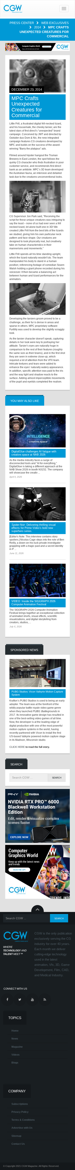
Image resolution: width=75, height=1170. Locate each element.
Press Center (22, 23)
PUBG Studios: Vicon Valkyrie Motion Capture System (37, 693)
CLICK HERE (17, 747)
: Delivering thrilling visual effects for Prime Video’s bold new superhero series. (33, 528)
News (14, 1038)
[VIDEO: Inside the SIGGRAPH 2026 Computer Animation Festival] (37, 580)
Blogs (14, 1062)
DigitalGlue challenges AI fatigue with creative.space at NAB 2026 (33, 453)
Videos (15, 1054)
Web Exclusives (55, 23)
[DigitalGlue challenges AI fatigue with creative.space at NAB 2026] (37, 430)
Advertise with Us (21, 1127)
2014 (38, 27)
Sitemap (16, 1136)
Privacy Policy (20, 1111)
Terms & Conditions (23, 1119)
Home (15, 1030)
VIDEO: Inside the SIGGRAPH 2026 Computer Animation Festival (33, 603)
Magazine (17, 1046)
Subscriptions (19, 1104)
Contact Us (18, 1143)
